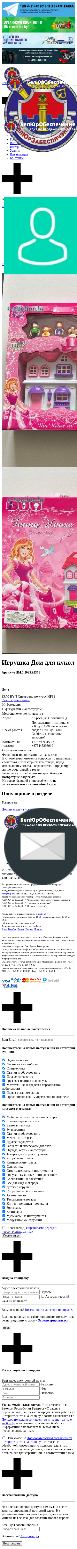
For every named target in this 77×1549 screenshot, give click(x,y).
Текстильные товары (21, 1199)
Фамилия (46, 1384)
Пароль (45, 1292)
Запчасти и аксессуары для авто (29, 1146)
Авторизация (29, 1536)
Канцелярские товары (22, 1162)
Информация (19, 154)
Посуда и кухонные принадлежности (33, 1174)
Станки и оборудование (23, 1072)
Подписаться (11, 1235)
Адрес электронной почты (20, 1288)
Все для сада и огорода (23, 1183)
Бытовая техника (18, 1125)
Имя (43, 1388)
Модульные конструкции (24, 1220)
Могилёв (38, 929)
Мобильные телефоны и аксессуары (32, 1117)
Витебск (12, 929)
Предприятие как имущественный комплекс (38, 1096)
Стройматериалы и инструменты (30, 1170)
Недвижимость (17, 1060)
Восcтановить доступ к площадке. (49, 1309)
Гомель (20, 929)
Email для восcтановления (20, 1525)
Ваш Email (9, 1039)
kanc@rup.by (8, 893)
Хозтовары (14, 1211)
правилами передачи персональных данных (29, 1229)
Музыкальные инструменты (26, 1216)
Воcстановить (12, 1543)
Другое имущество (20, 1076)
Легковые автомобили (22, 1064)
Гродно (29, 929)
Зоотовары (14, 1207)
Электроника (16, 1129)
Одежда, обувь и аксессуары (26, 1150)
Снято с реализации (16, 700)
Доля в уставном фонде (23, 1092)
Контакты (17, 158)
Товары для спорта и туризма (27, 1154)
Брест (4, 929)
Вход (6, 1327)
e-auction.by (42, 914)
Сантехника (15, 1166)
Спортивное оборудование (25, 1191)
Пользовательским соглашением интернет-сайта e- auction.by (37, 1439)
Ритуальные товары (20, 1158)
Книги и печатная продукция (27, 1203)
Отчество (47, 1393)
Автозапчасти (16, 1195)
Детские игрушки (19, 1187)
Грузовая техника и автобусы (27, 1080)
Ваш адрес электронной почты (23, 1380)
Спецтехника (16, 1068)
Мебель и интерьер (20, 1137)
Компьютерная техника (23, 1121)
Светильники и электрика (25, 1179)
